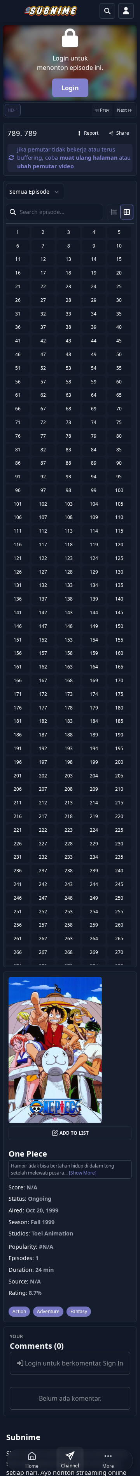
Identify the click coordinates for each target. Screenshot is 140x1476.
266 (18, 952)
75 (119, 422)
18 (68, 272)
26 (18, 300)
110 (119, 517)
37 (43, 327)
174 (94, 694)
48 (68, 354)
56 (18, 381)
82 (43, 449)
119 (94, 544)
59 (93, 381)
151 (18, 639)
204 (94, 775)
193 (69, 748)
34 (93, 313)
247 (43, 898)
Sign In (113, 1363)
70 (119, 408)
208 (69, 789)
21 (18, 286)
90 (119, 463)
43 (68, 340)
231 (18, 857)
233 (69, 857)
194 (94, 748)
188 (69, 734)
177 (43, 707)
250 (119, 898)
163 (69, 666)
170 (119, 680)
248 (69, 898)
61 (18, 395)
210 (119, 789)
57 (43, 381)
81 (18, 449)
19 (93, 272)
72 (43, 422)
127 (43, 572)
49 (93, 354)
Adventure (48, 1311)
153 (69, 639)
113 (69, 531)
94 (93, 476)
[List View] (114, 212)
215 (119, 802)
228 (69, 843)
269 (94, 952)
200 (119, 762)
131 (18, 585)
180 (119, 707)
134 (94, 585)
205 (119, 775)
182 (43, 721)
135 (119, 585)
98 (68, 490)
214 (94, 802)
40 (119, 327)
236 (18, 870)
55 (119, 368)
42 (43, 340)
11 (18, 259)
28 (68, 300)
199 (94, 762)
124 (94, 558)
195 (119, 748)
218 (69, 816)
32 (43, 313)
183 (69, 721)
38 (68, 327)
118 (69, 544)
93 (68, 476)
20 (119, 272)
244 (94, 884)
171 (18, 694)
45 (119, 340)
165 (119, 666)
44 (93, 340)
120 (119, 544)
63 (68, 395)
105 (119, 504)
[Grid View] (126, 212)
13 (68, 259)
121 (18, 558)
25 (119, 286)
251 (18, 911)
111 (18, 531)
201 (18, 775)
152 (43, 639)
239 (94, 870)
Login (70, 88)
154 (94, 639)
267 (43, 952)
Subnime (23, 1437)
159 (94, 653)
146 (18, 626)
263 (69, 938)
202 (43, 775)
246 (18, 898)
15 (119, 259)
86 (18, 463)
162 (43, 666)
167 (43, 680)
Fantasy (78, 1311)
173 (69, 694)
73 (68, 422)
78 (68, 436)
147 (43, 626)
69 (93, 408)
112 (43, 531)
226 (18, 843)
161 (18, 666)
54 (93, 368)
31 (18, 313)
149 (94, 626)
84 (93, 449)
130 (119, 572)
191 (18, 748)
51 (18, 368)
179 (94, 707)
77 (43, 436)
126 (18, 572)
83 (68, 449)
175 (119, 694)
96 (18, 490)
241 (18, 884)
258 (69, 925)
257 (43, 925)
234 (94, 857)
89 (93, 463)
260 (119, 925)
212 (43, 802)
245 (119, 884)
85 (119, 449)
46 (18, 354)
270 (119, 952)
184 (94, 721)
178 (69, 707)
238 (69, 870)
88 (68, 463)
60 (119, 381)
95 (119, 476)
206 (18, 789)
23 (68, 286)
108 (69, 517)
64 (93, 395)
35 (119, 313)
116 (18, 544)
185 (119, 721)
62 (43, 395)
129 (94, 572)
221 (18, 830)
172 (43, 694)
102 (43, 504)
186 (18, 734)
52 (43, 368)
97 (43, 490)
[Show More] (82, 1172)
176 (18, 707)
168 (69, 680)
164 (94, 666)
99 (93, 490)
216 (18, 816)
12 (43, 259)
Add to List (74, 1133)
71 (18, 422)
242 (43, 884)
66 (18, 408)
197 (43, 762)
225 (119, 830)
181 (18, 721)
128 (69, 572)
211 (18, 802)
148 (69, 626)
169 (94, 680)
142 (43, 612)
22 (43, 286)
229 (94, 843)
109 (94, 517)
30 (119, 300)
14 (93, 259)
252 (43, 911)
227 (43, 843)
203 (69, 775)
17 (43, 272)
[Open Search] (107, 11)
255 (119, 911)
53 (68, 368)
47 (43, 354)
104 (94, 504)
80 (119, 436)
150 (119, 626)
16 (18, 272)
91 (18, 476)
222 (43, 830)
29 (93, 300)
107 (43, 517)
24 (93, 286)
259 (94, 925)
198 (69, 762)
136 (18, 598)
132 (43, 585)
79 (93, 436)
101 (18, 504)
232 (43, 857)
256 (18, 925)
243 (69, 884)
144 (94, 612)
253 (69, 911)
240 (119, 870)
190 (119, 734)
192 (43, 748)
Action (19, 1311)
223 (69, 830)
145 (119, 612)
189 (94, 734)
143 (69, 612)
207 (43, 789)
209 (94, 789)
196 (18, 762)
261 (18, 938)
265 (119, 938)
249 (94, 898)
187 (43, 734)
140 (119, 598)
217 (43, 816)
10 (119, 245)
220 (119, 816)
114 (94, 531)
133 (69, 585)
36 (18, 327)
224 (94, 830)
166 (18, 680)
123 (69, 558)
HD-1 (13, 110)
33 (68, 313)
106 (18, 517)
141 (18, 612)
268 (69, 952)
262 (43, 938)
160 (119, 653)
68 (68, 408)
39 (93, 327)
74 (93, 422)
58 (68, 381)
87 (43, 463)
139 (94, 598)
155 (119, 639)
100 (119, 490)
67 (43, 408)
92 (43, 476)
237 (43, 870)
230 (119, 843)
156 (18, 653)
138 (69, 598)
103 (69, 504)
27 (43, 300)
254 (94, 911)
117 (43, 544)
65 (119, 395)
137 (43, 598)
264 (94, 938)
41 (18, 340)
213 (69, 802)
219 (94, 816)
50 (119, 354)
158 (69, 653)
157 (43, 653)
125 (119, 558)
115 (119, 531)
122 (43, 558)
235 (119, 857)
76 (18, 436)
